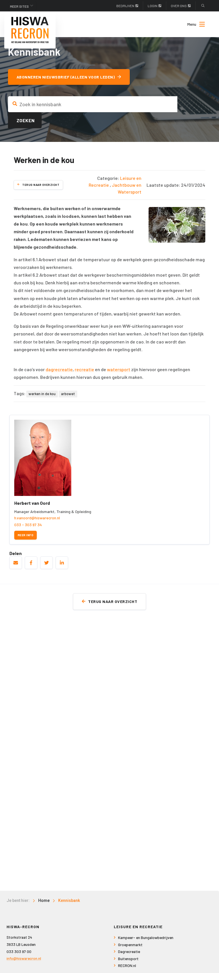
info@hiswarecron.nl (24, 958)
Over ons (179, 6)
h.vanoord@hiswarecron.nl (37, 517)
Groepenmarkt (130, 944)
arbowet (68, 393)
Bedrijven (125, 6)
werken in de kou (42, 393)
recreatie (84, 369)
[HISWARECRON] (30, 30)
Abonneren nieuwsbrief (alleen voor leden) (66, 77)
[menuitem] (193, 24)
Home (44, 900)
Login (152, 6)
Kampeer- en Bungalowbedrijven (145, 937)
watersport (118, 369)
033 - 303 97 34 (28, 524)
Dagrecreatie (129, 951)
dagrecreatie (59, 369)
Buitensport (128, 958)
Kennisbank (69, 900)
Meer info (26, 535)
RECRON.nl (127, 965)
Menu (191, 24)
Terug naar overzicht (40, 184)
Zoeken (26, 120)
